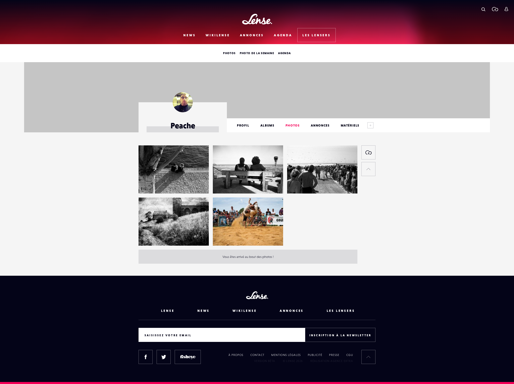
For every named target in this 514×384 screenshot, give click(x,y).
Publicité (315, 355)
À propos (235, 355)
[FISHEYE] (188, 357)
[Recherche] (483, 9)
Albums (267, 125)
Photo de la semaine (257, 53)
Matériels (350, 125)
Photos (229, 53)
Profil (243, 125)
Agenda (283, 35)
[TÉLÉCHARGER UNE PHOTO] (368, 152)
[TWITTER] (164, 357)
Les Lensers (316, 35)
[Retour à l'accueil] (257, 19)
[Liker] (200, 156)
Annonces (252, 35)
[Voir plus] (370, 125)
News (189, 35)
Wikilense (218, 35)
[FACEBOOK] (146, 357)
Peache (148, 185)
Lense (167, 310)
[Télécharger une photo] (495, 9)
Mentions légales (286, 355)
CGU (349, 355)
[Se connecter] (506, 9)
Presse (334, 355)
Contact (257, 355)
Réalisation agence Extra (331, 361)
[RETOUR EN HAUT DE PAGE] (368, 169)
